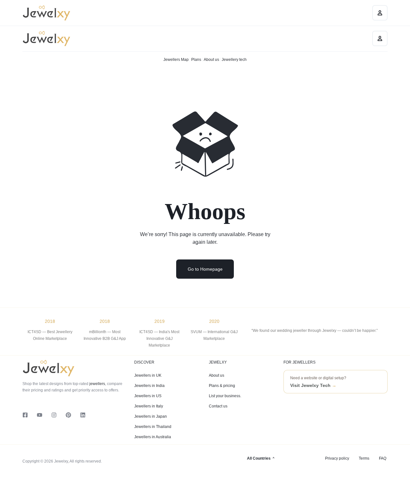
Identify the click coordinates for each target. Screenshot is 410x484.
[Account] (380, 38)
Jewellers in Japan (150, 416)
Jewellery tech (234, 59)
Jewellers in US (147, 396)
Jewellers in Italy (148, 406)
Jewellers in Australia (152, 437)
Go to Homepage (205, 269)
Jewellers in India (149, 385)
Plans (196, 59)
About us (211, 59)
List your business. (225, 396)
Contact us (218, 406)
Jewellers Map (176, 59)
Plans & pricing (222, 385)
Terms (364, 458)
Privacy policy (337, 458)
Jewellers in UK (147, 375)
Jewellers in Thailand (152, 426)
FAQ (382, 458)
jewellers (96, 383)
